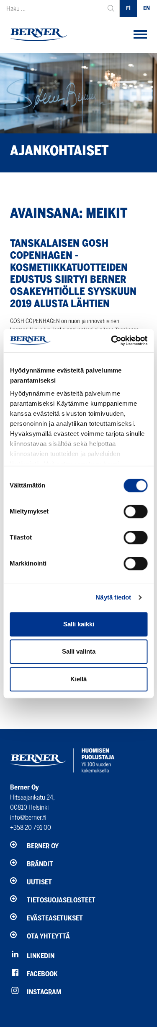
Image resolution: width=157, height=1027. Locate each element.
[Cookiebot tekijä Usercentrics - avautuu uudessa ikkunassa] (111, 340)
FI (128, 8)
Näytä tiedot (113, 597)
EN (146, 8)
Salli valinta (78, 651)
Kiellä (78, 679)
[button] (140, 35)
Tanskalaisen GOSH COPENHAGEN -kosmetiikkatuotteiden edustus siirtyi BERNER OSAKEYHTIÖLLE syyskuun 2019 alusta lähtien (73, 273)
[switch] (135, 511)
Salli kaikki (78, 624)
